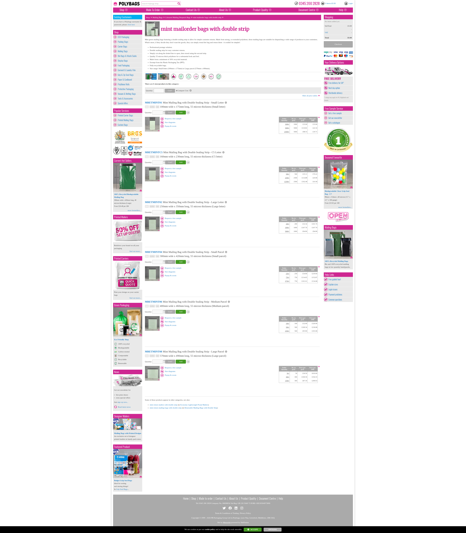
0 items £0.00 (330, 3)
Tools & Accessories (125, 98)
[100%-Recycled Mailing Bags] (338, 258)
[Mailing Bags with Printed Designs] (127, 429)
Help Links (329, 275)
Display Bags (123, 60)
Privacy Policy (245, 513)
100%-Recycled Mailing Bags (336, 261)
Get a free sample (335, 113)
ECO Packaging (123, 37)
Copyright (195, 518)
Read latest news (124, 407)
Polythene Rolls (123, 84)
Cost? (170, 91)
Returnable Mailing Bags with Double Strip (201, 408)
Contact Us (191, 10)
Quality (260, 10)
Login (351, 3)
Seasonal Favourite (333, 157)
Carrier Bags (122, 46)
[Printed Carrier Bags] (127, 289)
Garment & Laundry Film (127, 70)
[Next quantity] (164, 111)
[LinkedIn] (236, 508)
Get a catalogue (334, 122)
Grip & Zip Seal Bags (126, 74)
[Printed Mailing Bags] (127, 242)
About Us (223, 10)
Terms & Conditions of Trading (227, 513)
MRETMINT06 (153, 301)
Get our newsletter (335, 117)
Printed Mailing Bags (125, 120)
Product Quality (248, 498)
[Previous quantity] (164, 113)
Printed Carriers (121, 258)
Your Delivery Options (334, 62)
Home (186, 498)
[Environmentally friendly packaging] (127, 336)
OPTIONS (272, 529)
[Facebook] (230, 508)
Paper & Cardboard (125, 79)
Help (341, 10)
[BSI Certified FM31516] (120, 150)
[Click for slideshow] (152, 131)
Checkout (338, 44)
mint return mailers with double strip (163, 405)
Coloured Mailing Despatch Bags (177, 17)
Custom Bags (123, 124)
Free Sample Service (334, 108)
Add (181, 112)
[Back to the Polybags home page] (126, 3)
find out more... (135, 251)
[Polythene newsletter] (127, 380)
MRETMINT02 (153, 202)
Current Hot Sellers (122, 160)
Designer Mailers (121, 416)
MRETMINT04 (153, 252)
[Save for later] (188, 112)
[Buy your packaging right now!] (338, 222)
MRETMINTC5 (154, 152)
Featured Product (122, 447)
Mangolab (227, 522)
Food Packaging (124, 65)
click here (131, 25)
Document (306, 10)
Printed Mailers (121, 217)
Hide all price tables (309, 95)
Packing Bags (123, 41)
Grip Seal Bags (121, 489)
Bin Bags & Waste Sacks (127, 55)
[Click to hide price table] (319, 117)
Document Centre (267, 498)
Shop (122, 10)
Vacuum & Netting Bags (127, 93)
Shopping (329, 17)
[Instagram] (242, 508)
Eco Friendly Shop (121, 340)
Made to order (206, 498)
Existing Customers (122, 17)
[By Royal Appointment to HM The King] (120, 137)
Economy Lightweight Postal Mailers (194, 405)
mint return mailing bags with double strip (166, 408)
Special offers (123, 103)
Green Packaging (121, 305)
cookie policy (210, 529)
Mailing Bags (123, 51)
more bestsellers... (134, 210)
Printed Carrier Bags (125, 115)
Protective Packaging (126, 89)
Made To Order (153, 10)
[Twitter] (224, 508)
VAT (326, 32)
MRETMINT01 (153, 102)
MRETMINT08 (153, 351)
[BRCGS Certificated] (135, 137)
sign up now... (122, 402)
